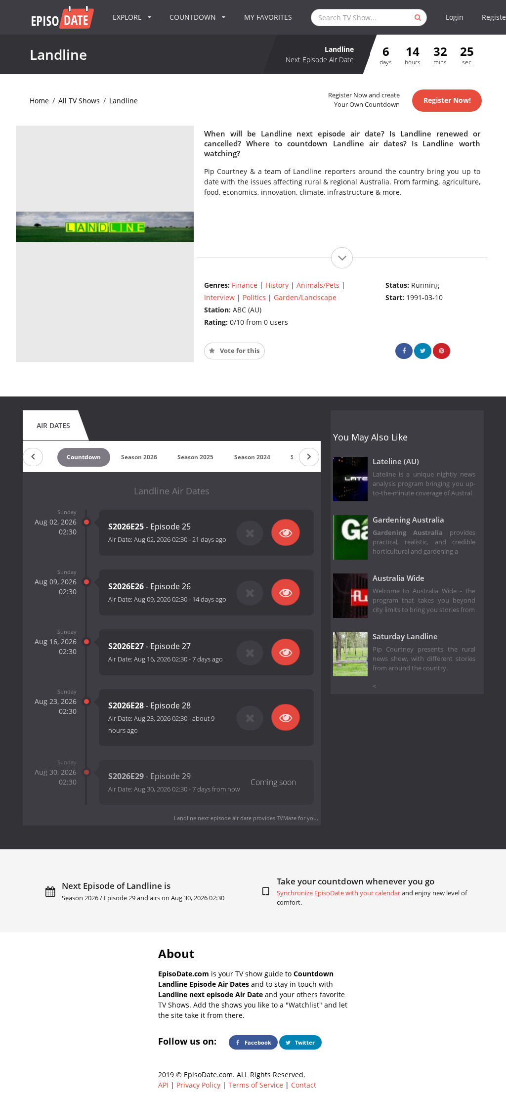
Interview (219, 297)
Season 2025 (195, 457)
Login (455, 17)
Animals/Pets (317, 285)
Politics (254, 297)
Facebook (257, 1042)
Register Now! (447, 100)
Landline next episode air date (213, 818)
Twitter (304, 1042)
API (163, 1085)
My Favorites (268, 17)
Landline (123, 100)
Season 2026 (139, 457)
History (277, 285)
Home (39, 100)
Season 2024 (252, 457)
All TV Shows (79, 100)
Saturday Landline (405, 636)
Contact (303, 1085)
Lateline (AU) (396, 461)
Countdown (84, 457)
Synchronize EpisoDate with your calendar (338, 893)
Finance (244, 285)
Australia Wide (398, 578)
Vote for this (238, 351)
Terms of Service (255, 1085)
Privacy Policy (198, 1085)
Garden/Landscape (305, 297)
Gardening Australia (408, 520)
